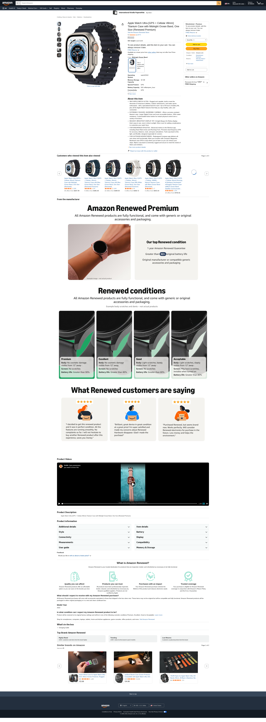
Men (74, 17)
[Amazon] (8, 3)
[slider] (129, 503)
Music (63, 8)
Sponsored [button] (60, 648)
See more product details (137, 147)
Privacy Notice (118, 712)
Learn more (158, 615)
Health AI (12, 8)
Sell (50, 8)
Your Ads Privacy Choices (155, 712)
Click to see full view (93, 86)
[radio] (59, 24)
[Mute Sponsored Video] (104, 671)
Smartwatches (88, 17)
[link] (72, 182)
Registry (56, 8)
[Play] (58, 504)
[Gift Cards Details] (47, 8)
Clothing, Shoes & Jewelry (64, 17)
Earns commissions (75, 465)
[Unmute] (207, 504)
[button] (5, 8)
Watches (79, 17)
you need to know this (71, 467)
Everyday (79, 8)
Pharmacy (70, 8)
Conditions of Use (107, 712)
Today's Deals (21, 8)
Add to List (190, 70)
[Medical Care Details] (37, 8)
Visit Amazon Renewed (147, 619)
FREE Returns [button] (191, 32)
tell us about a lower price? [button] (80, 555)
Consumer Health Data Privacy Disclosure (135, 712)
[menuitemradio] (204, 503)
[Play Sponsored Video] (133, 662)
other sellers (152, 52)
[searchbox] (119, 3)
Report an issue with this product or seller (143, 151)
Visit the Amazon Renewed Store (138, 32)
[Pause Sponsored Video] (104, 667)
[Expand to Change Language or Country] (130, 705)
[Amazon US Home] (105, 706)
